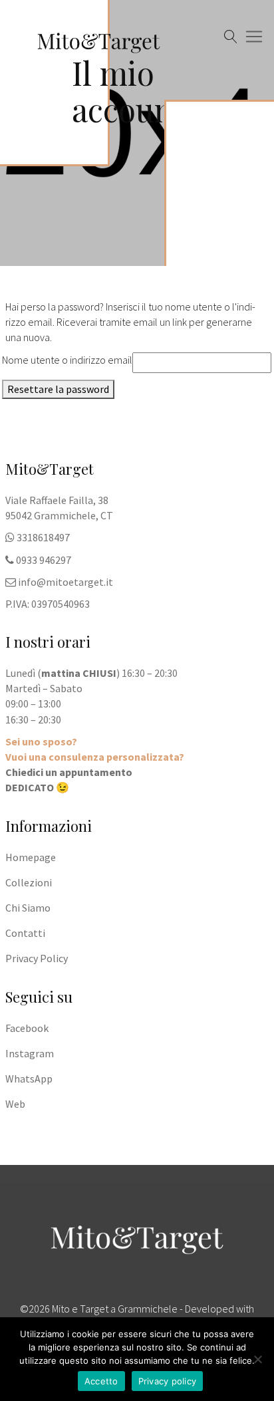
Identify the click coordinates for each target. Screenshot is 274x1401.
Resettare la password (58, 389)
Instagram (29, 1053)
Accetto (101, 1381)
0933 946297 (43, 560)
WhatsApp (29, 1078)
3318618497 (43, 537)
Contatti (25, 933)
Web (15, 1103)
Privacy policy (167, 1381)
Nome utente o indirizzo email (67, 359)
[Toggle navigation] (18, 83)
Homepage (30, 857)
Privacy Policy (36, 958)
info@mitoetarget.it (65, 581)
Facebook (27, 1028)
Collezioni (28, 882)
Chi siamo (28, 907)
